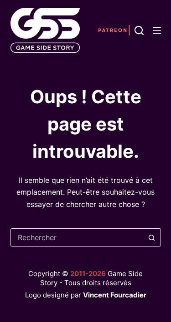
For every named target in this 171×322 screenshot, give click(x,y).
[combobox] (77, 237)
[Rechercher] (139, 30)
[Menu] (157, 30)
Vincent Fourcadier (114, 295)
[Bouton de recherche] (152, 237)
